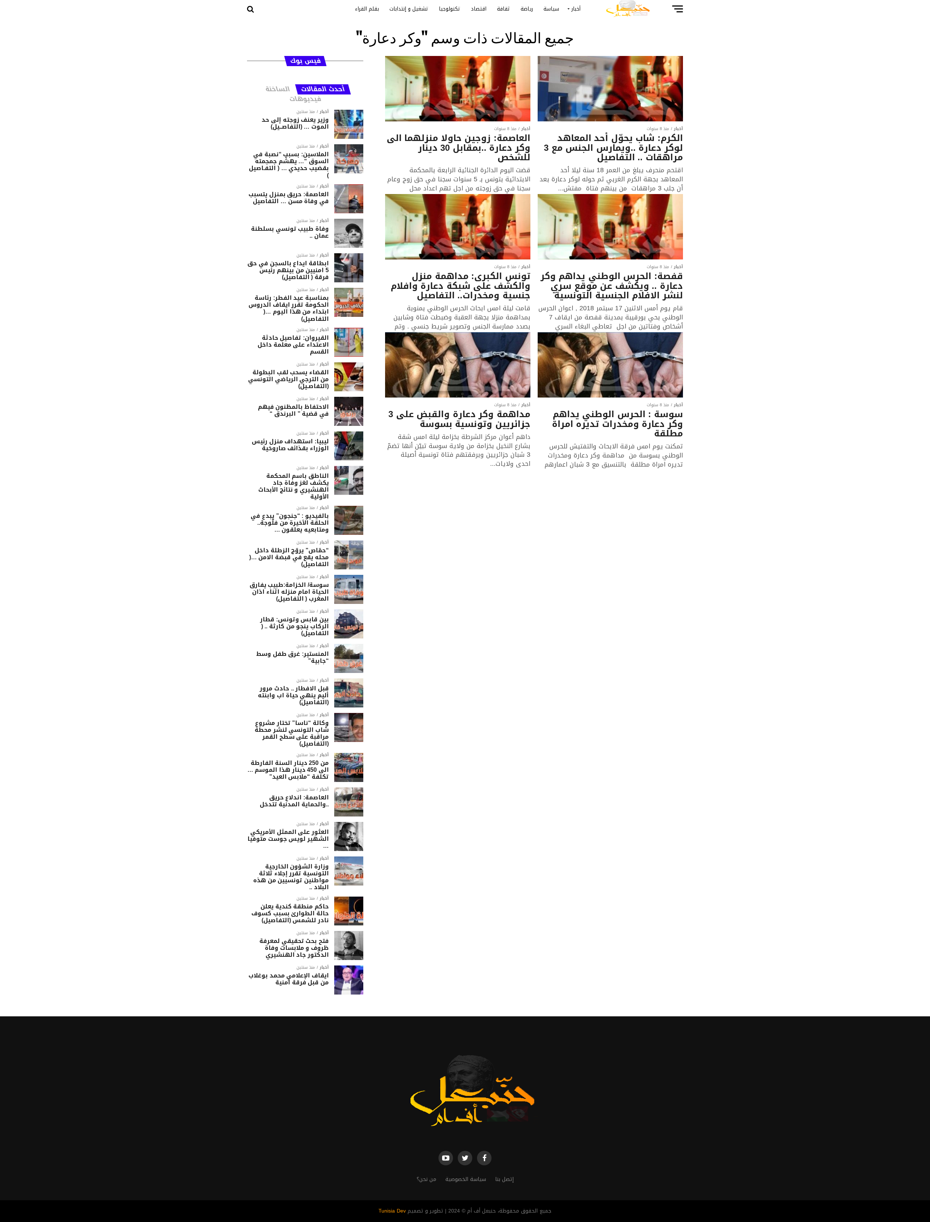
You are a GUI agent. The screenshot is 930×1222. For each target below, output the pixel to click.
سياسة (551, 9)
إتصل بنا (504, 1179)
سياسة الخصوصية (465, 1179)
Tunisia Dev (392, 1211)
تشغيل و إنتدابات (408, 9)
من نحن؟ (426, 1179)
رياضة (527, 9)
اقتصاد (478, 9)
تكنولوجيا (449, 9)
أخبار (576, 9)
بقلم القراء (367, 9)
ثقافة (503, 9)
